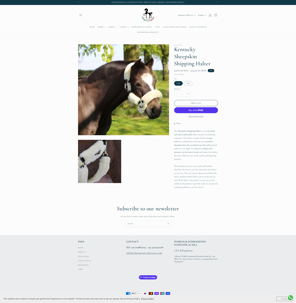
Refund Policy (83, 265)
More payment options (196, 116)
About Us (81, 252)
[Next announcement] (217, 2)
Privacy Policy (83, 256)
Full (188, 83)
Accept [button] (285, 299)
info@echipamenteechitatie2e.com (144, 252)
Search (80, 247)
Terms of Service (84, 261)
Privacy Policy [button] (147, 299)
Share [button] (178, 123)
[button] (81, 15)
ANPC (80, 269)
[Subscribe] (168, 224)
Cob (178, 83)
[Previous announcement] (78, 2)
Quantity (177, 89)
